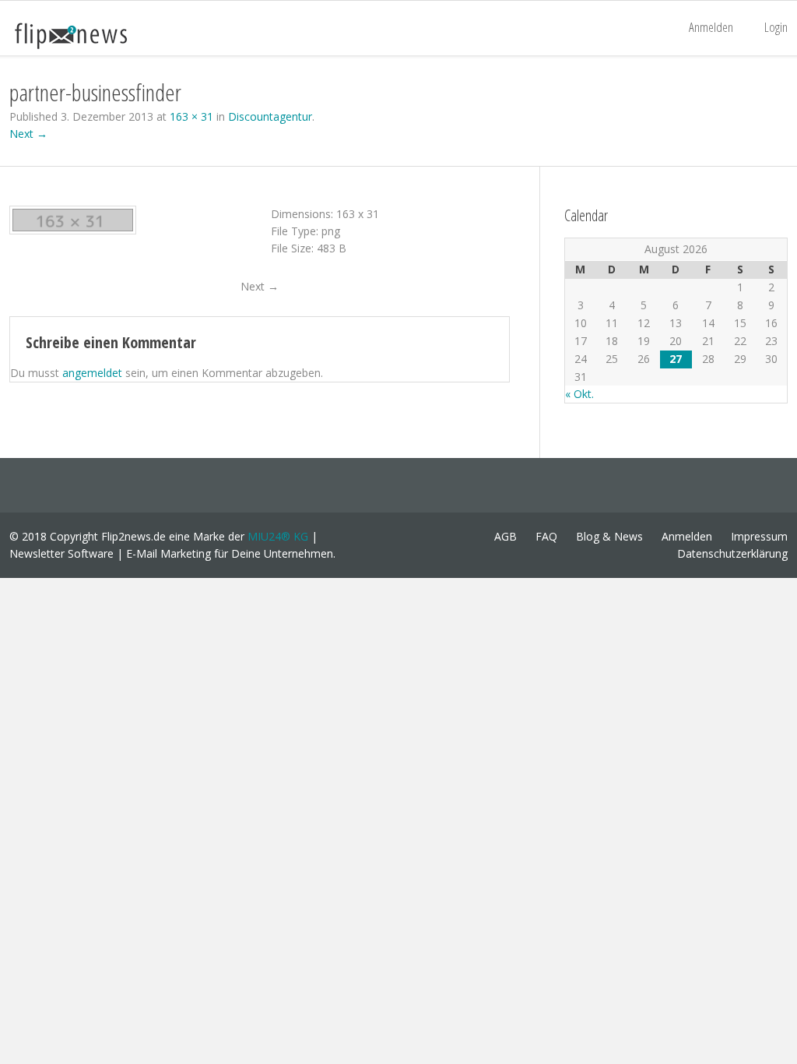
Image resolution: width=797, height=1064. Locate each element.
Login (776, 27)
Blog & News (609, 536)
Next (260, 286)
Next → (28, 133)
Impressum (759, 536)
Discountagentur (270, 116)
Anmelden (711, 27)
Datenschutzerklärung (732, 553)
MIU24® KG (278, 536)
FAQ (546, 536)
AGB (505, 536)
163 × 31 (191, 116)
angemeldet (92, 372)
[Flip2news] (87, 35)
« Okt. (579, 393)
